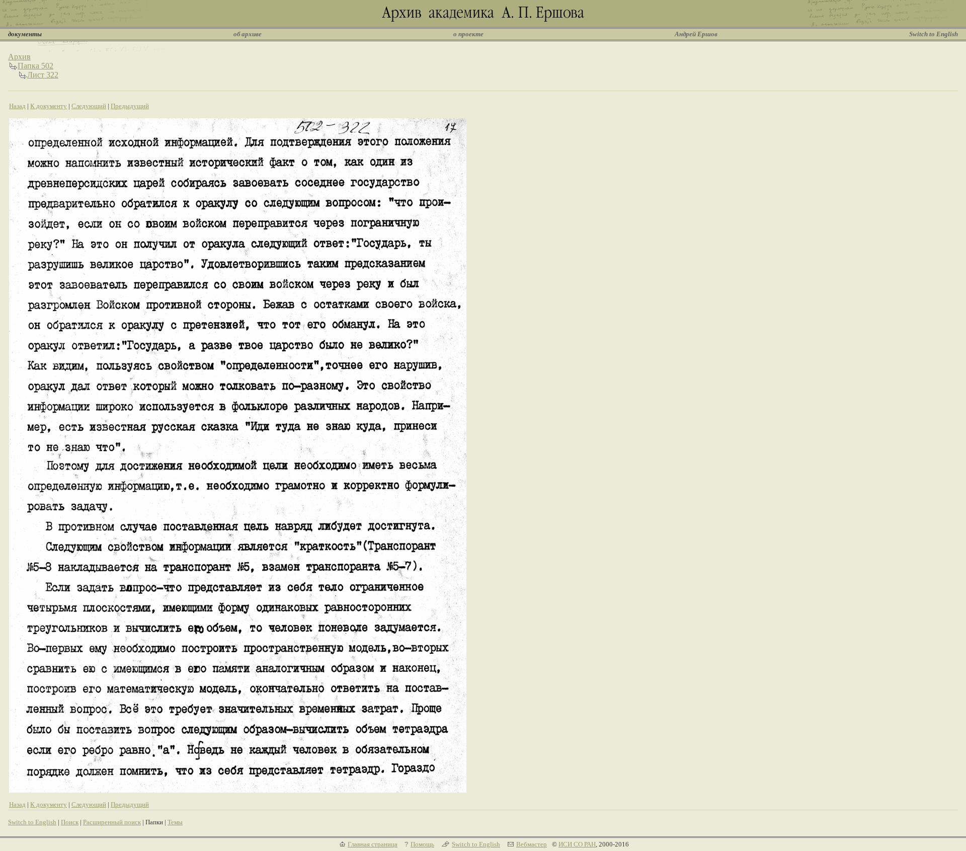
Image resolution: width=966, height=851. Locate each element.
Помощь (422, 844)
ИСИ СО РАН (577, 844)
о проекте (468, 34)
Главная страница (372, 844)
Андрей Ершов (696, 34)
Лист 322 (42, 74)
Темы (175, 822)
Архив (19, 56)
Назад (17, 106)
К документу (48, 106)
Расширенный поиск (112, 822)
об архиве (247, 34)
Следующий (88, 106)
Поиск (69, 822)
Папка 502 (35, 65)
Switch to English (933, 34)
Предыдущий (130, 106)
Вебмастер (531, 844)
